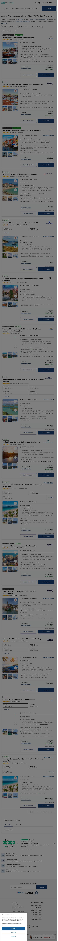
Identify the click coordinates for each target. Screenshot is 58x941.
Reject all (13, 932)
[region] (13, 927)
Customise (13, 936)
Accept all (13, 928)
